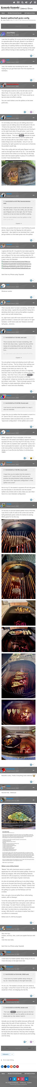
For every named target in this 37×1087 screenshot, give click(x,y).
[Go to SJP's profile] (3, 61)
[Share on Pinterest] (17, 1066)
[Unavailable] (18, 172)
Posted (12, 35)
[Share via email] (14, 1066)
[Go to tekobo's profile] (3, 117)
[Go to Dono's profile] (3, 787)
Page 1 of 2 (18, 26)
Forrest (23, 403)
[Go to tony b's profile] (3, 397)
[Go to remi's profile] (3, 302)
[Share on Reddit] (11, 1066)
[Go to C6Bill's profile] (3, 953)
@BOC (21, 135)
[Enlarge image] (16, 261)
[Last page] (33, 26)
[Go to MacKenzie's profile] (3, 770)
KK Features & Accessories (28, 20)
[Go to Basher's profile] (3, 928)
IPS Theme (8, 1082)
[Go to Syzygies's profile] (3, 800)
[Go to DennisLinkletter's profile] (3, 85)
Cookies (29, 1082)
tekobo (22, 1007)
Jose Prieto (6, 20)
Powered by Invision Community (18, 1084)
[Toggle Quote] (4, 201)
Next (29, 26)
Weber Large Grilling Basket (10, 866)
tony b (22, 470)
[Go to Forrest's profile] (3, 245)
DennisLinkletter (25, 201)
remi (22, 337)
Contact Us (23, 1082)
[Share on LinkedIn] (2, 1066)
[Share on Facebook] (8, 1066)
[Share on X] (5, 1066)
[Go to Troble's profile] (3, 505)
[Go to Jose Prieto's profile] (3, 34)
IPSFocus (15, 1082)
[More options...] (33, 34)
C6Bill (24, 974)
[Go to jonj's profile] (3, 286)
